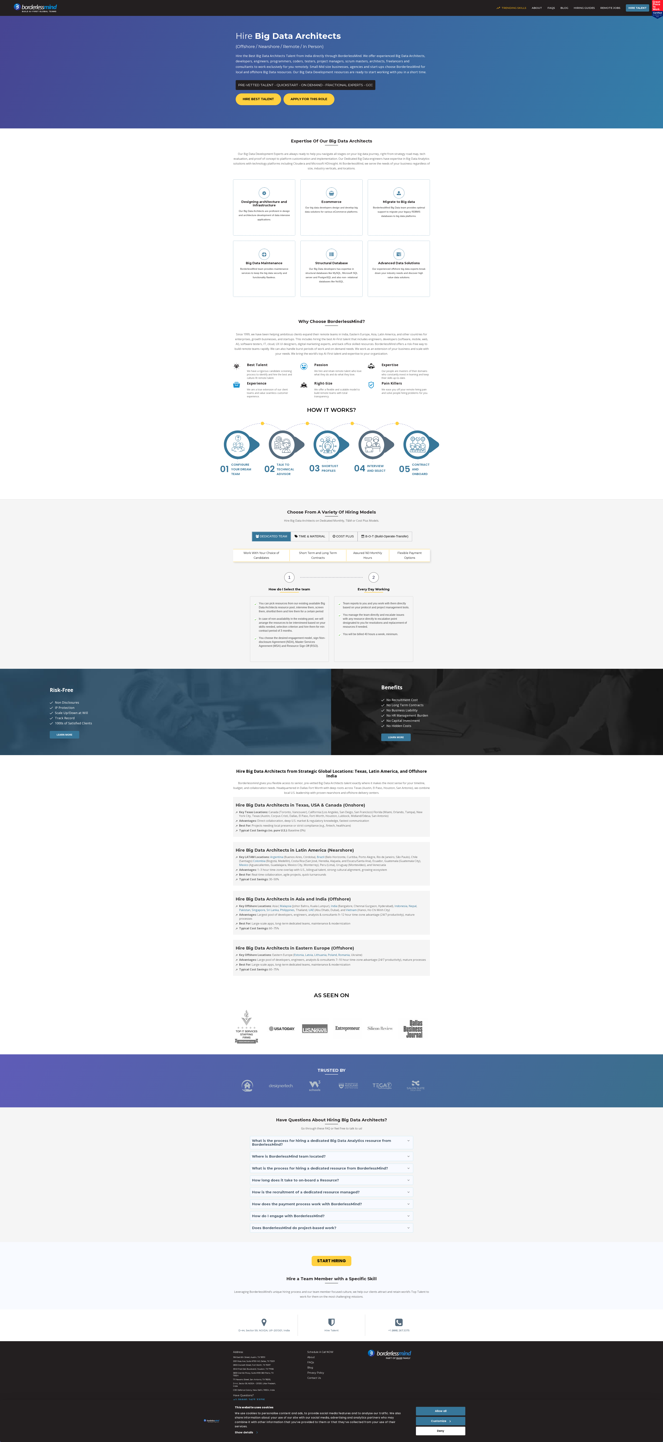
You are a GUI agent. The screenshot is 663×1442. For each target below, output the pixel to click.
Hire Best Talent (258, 99)
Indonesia (401, 906)
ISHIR (399, 1358)
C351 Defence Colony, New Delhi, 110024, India (254, 1390)
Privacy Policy (315, 1372)
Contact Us (314, 1377)
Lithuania (320, 955)
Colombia (259, 861)
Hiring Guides (584, 7)
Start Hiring (331, 1261)
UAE (311, 910)
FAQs (551, 7)
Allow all (440, 1411)
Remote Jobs (610, 7)
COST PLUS (344, 536)
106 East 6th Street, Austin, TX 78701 (249, 1357)
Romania (344, 955)
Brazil (320, 857)
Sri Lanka (273, 910)
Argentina (276, 857)
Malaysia (285, 906)
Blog (564, 7)
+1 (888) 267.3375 (399, 1330)
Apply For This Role (309, 99)
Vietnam (351, 910)
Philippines (287, 910)
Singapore (258, 910)
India (334, 906)
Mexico (243, 865)
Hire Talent (637, 7)
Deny (440, 1431)
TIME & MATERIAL (311, 536)
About (537, 7)
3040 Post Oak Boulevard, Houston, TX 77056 (253, 1369)
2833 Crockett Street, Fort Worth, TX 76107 (252, 1365)
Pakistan (244, 910)
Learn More (64, 734)
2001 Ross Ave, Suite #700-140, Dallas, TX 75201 (254, 1361)
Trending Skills (514, 7)
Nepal (412, 906)
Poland (332, 955)
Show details (244, 1432)
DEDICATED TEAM (273, 536)
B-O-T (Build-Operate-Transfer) (386, 536)
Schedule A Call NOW (320, 1352)
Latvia (309, 955)
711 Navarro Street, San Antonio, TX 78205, (252, 1379)
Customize (438, 1421)
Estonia (299, 955)
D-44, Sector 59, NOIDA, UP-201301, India (264, 1330)
